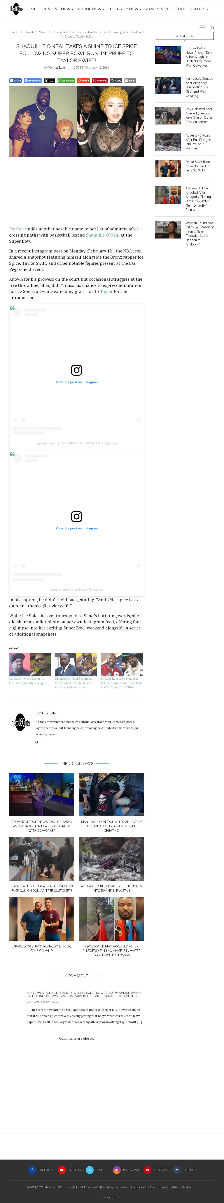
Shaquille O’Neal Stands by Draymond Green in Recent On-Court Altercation (73, 682)
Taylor (106, 291)
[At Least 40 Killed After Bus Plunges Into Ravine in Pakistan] (111, 859)
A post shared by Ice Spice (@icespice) (77, 589)
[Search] (212, 27)
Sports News (158, 9)
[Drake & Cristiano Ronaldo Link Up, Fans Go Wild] (41, 919)
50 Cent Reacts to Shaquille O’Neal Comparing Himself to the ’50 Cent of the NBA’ (121, 682)
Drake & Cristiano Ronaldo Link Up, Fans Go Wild (198, 166)
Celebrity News (124, 9)
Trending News (56, 9)
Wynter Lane (57, 67)
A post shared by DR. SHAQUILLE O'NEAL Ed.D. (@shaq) (77, 443)
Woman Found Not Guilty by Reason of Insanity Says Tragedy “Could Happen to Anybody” (200, 233)
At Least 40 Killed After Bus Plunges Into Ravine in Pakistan (198, 142)
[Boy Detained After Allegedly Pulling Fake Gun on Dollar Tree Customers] (41, 859)
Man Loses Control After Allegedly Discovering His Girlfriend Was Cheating (111, 826)
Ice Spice (18, 229)
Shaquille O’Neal (102, 235)
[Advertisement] (76, 190)
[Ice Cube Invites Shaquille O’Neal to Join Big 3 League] (30, 665)
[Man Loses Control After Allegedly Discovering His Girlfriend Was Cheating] (111, 794)
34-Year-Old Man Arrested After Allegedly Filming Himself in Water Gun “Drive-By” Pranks (111, 951)
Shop (181, 9)
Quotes (197, 9)
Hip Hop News (90, 9)
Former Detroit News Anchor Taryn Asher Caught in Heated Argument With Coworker (42, 826)
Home (30, 9)
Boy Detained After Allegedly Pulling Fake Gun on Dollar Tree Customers (199, 115)
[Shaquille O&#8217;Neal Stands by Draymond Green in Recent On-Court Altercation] (76, 665)
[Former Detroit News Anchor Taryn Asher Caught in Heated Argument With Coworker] (41, 794)
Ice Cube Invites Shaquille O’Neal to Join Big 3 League (27, 680)
